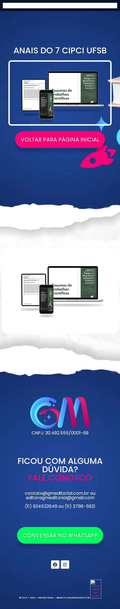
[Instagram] (65, 564)
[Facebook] (55, 564)
